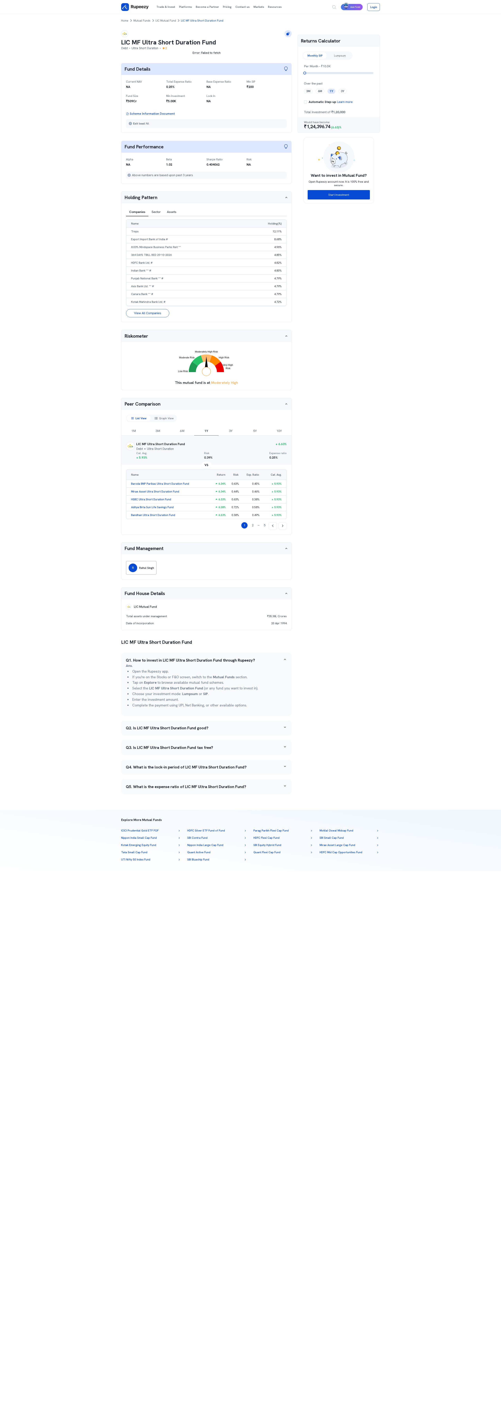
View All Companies (147, 313)
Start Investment (338, 195)
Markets (258, 7)
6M (182, 431)
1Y (206, 431)
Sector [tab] (156, 212)
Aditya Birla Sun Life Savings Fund (152, 507)
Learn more (344, 102)
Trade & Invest (165, 7)
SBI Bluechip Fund (198, 859)
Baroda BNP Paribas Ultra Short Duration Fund (160, 483)
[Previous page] (273, 526)
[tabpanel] (206, 268)
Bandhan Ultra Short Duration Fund (153, 515)
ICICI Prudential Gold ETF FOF (140, 830)
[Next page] (282, 526)
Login (373, 7)
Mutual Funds (141, 20)
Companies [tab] (137, 212)
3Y (230, 431)
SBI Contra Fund (197, 838)
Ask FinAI (355, 7)
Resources (275, 7)
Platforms (185, 7)
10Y (279, 431)
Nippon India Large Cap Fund (205, 845)
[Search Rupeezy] (334, 7)
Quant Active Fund (198, 852)
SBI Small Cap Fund (332, 838)
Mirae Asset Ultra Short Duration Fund (155, 491)
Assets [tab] (171, 212)
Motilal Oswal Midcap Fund (336, 830)
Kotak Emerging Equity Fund (138, 845)
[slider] (304, 73)
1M (133, 431)
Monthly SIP (315, 55)
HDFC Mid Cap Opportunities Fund (341, 852)
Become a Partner (207, 7)
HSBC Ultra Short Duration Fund (151, 499)
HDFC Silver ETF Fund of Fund (206, 830)
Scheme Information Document (152, 114)
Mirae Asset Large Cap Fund (337, 845)
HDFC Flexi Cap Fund (266, 838)
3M (158, 431)
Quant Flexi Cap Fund (266, 852)
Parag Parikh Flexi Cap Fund (271, 830)
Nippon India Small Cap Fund (139, 838)
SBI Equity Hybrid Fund (267, 845)
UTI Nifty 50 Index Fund (135, 859)
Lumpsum (340, 55)
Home (124, 20)
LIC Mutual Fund (166, 20)
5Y (255, 431)
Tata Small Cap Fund (134, 852)
